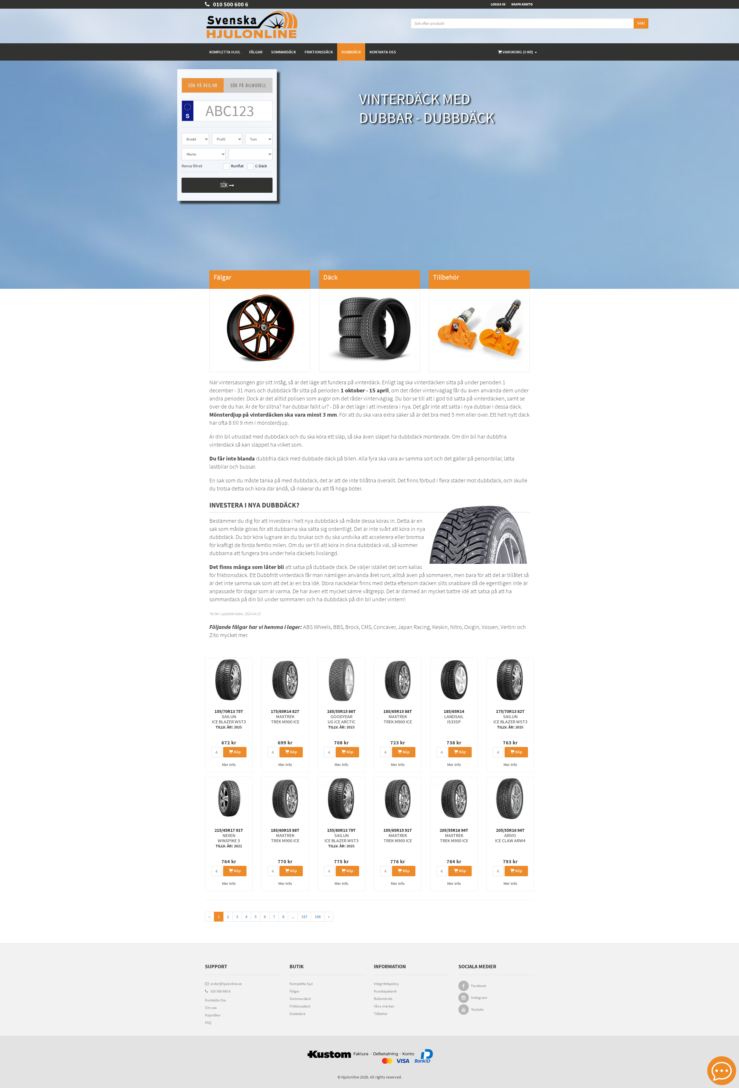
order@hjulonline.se (225, 983)
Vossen (490, 626)
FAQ (208, 1022)
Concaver (384, 626)
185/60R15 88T (285, 835)
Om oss (211, 1007)
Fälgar (255, 52)
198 (318, 916)
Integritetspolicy (386, 983)
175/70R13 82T (510, 719)
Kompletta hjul (224, 52)
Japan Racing (414, 626)
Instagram (479, 997)
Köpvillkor (213, 1015)
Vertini (508, 626)
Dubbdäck (351, 52)
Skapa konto (522, 4)
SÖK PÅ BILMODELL (248, 85)
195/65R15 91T (397, 835)
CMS (366, 626)
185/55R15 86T (341, 719)
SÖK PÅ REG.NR (203, 85)
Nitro (456, 626)
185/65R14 (454, 716)
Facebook (478, 985)
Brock (352, 626)
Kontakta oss (383, 52)
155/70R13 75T (229, 719)
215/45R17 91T (228, 838)
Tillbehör (381, 1013)
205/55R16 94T (454, 835)
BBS (338, 626)
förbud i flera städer (442, 480)
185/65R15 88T (397, 716)
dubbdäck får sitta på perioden (328, 390)
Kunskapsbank (385, 991)
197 (304, 916)
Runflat (237, 165)
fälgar (240, 626)
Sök (224, 185)
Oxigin (471, 626)
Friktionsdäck (319, 52)
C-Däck (261, 165)
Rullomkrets (383, 998)
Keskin (440, 626)
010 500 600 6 (229, 4)
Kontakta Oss (215, 1000)
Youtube (477, 1009)
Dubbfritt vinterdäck (280, 574)
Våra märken (384, 1006)
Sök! (641, 23)
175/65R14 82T (285, 716)
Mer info (229, 764)
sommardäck (224, 599)
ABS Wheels (317, 626)
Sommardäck (283, 52)
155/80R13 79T (341, 838)
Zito (214, 634)
